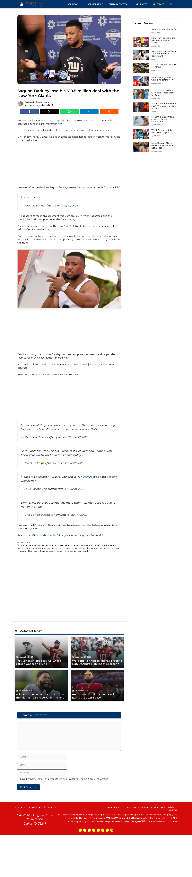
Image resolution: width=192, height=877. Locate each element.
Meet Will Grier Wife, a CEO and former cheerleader (162, 119)
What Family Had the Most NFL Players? (162, 131)
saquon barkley (56, 545)
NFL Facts (141, 4)
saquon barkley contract (97, 545)
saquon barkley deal (53, 548)
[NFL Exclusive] (31, 4)
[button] (171, 4)
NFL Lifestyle (95, 4)
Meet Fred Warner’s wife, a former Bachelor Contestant (164, 53)
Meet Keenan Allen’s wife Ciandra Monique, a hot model (163, 145)
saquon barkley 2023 (75, 545)
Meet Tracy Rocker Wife (163, 29)
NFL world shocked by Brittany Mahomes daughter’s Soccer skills (67, 535)
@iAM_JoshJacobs (86, 476)
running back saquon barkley (34, 545)
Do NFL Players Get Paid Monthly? (164, 65)
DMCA (109, 807)
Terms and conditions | (166, 807)
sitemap (173, 810)
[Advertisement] (69, 165)
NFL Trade (158, 4)
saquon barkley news (59, 551)
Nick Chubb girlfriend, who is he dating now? (163, 78)
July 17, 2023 (70, 205)
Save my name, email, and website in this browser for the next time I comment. (64, 779)
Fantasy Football (119, 4)
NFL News (72, 4)
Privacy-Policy (145, 807)
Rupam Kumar (43, 102)
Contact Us (130, 807)
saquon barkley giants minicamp (79, 548)
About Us (118, 807)
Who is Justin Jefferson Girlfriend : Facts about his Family (163, 92)
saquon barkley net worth (108, 548)
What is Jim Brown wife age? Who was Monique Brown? (163, 106)
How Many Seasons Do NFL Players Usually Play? (163, 40)
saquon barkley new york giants (32, 551)
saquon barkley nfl (79, 551)
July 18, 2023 (76, 489)
